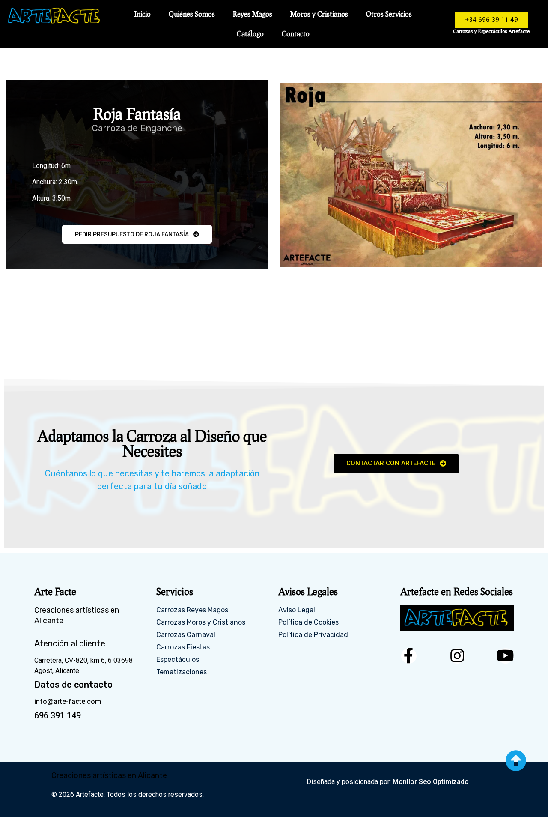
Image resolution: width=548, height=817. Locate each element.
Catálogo (250, 34)
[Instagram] (457, 656)
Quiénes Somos (192, 14)
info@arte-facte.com (67, 701)
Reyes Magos (252, 14)
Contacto (296, 34)
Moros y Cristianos (319, 14)
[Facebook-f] (409, 656)
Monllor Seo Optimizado (431, 782)
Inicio (142, 14)
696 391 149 (57, 715)
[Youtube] (505, 656)
